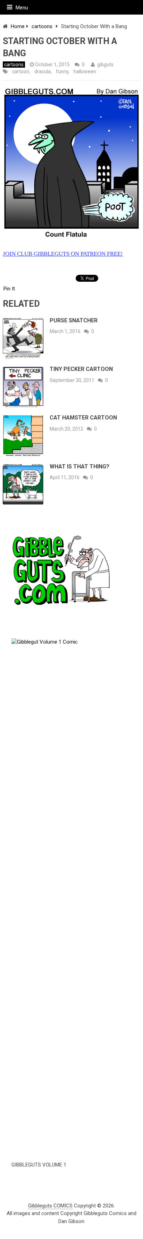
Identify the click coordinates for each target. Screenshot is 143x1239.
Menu (22, 8)
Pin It (9, 289)
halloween (85, 71)
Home (18, 26)
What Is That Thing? (79, 466)
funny (62, 71)
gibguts (105, 64)
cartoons (42, 26)
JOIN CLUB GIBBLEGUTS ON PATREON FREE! (63, 254)
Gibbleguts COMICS (50, 1206)
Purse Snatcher (74, 320)
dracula (42, 71)
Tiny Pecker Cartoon (81, 369)
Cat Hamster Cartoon (83, 417)
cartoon (20, 71)
